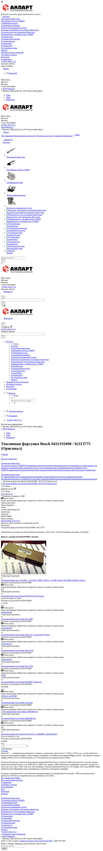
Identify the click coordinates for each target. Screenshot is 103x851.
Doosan (26, 477)
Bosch (28, 479)
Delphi (50, 479)
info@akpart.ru (9, 89)
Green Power (63, 477)
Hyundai (44, 477)
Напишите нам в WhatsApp (13, 834)
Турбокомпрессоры (33, 466)
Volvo (76, 477)
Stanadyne (14, 477)
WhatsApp (10, 100)
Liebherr (74, 479)
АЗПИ (23, 479)
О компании (6, 782)
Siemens (87, 479)
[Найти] (3, 260)
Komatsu (61, 479)
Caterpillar (35, 479)
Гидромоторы (12, 470)
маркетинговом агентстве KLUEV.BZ (36, 841)
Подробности (7, 494)
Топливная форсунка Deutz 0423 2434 (17, 650)
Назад (16, 344)
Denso (55, 479)
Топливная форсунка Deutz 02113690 (17, 619)
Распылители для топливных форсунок (44, 468)
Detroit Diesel (35, 477)
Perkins (68, 479)
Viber (8, 95)
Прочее (92, 470)
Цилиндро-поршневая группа (73, 466)
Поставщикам (7, 787)
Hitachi (71, 477)
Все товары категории (10, 778)
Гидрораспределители (27, 470)
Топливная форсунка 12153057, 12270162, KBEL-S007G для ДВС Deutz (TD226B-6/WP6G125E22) (43, 580)
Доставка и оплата (9, 785)
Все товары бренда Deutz (11, 780)
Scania (13, 479)
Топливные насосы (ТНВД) (13, 466)
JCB (49, 477)
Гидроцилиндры (44, 470)
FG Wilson (5, 477)
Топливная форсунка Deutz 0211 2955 (17, 666)
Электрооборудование (50, 466)
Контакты (5, 791)
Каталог (14, 346)
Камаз (8, 479)
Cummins (43, 479)
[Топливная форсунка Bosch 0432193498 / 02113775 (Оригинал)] (29, 484)
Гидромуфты (56, 470)
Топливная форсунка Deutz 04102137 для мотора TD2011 (25, 635)
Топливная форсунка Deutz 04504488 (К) (18, 718)
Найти (4, 849)
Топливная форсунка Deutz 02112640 (17, 703)
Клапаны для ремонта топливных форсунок (20, 809)
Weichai (94, 479)
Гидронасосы (67, 470)
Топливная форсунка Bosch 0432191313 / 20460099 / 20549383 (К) (29, 734)
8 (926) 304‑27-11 (9, 61)
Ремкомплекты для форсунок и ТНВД (17, 814)
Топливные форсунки (10, 798)
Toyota (20, 477)
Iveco (18, 479)
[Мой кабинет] (2, 294)
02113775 (16, 521)
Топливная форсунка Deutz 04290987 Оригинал (21, 682)
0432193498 (6, 521)
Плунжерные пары (81, 470)
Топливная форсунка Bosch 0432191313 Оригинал (22, 596)
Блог (3, 789)
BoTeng (54, 477)
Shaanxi (81, 479)
